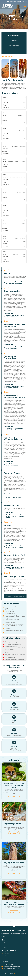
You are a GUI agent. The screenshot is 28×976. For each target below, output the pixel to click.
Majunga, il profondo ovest (14, 863)
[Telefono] (14, 691)
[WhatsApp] (14, 704)
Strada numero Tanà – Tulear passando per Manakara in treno (14, 785)
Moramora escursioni (7, 6)
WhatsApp (14, 708)
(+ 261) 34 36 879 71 (14, 697)
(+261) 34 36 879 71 (14, 709)
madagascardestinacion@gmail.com (14, 682)
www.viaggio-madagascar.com (14, 735)
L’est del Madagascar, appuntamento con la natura (14, 903)
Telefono (14, 695)
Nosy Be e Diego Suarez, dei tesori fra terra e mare (14, 824)
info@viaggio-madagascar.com (14, 684)
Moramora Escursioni (13, 930)
